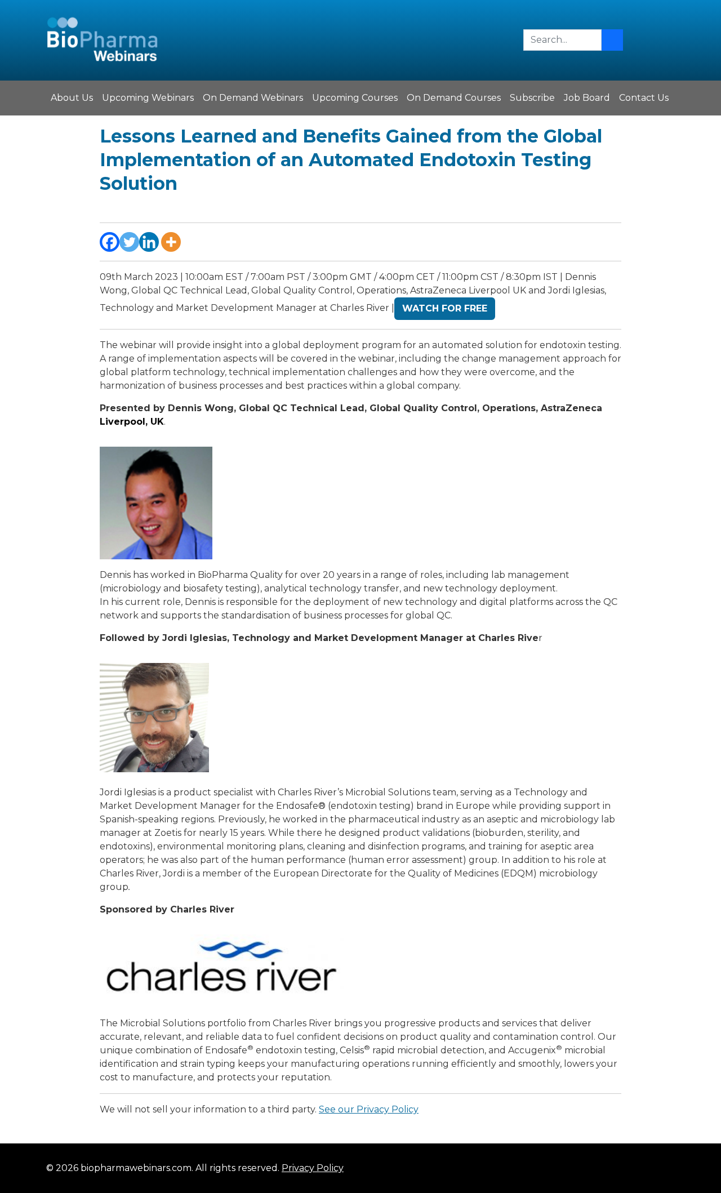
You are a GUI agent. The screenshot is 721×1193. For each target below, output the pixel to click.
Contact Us (644, 97)
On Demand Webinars (253, 97)
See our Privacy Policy (369, 1109)
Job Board (587, 97)
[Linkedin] (149, 242)
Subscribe (532, 97)
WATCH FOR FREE (444, 308)
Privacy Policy (313, 1168)
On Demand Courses (454, 97)
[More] (171, 242)
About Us (72, 97)
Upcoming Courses (355, 97)
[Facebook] (109, 242)
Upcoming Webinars (148, 97)
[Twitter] (129, 242)
